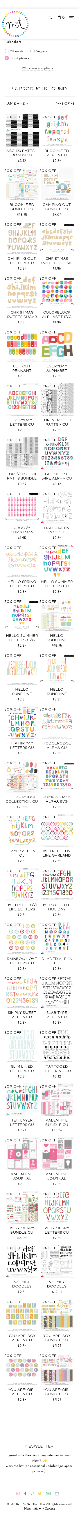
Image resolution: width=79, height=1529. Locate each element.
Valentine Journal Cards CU (57, 1179)
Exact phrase (19, 58)
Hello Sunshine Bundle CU (56, 640)
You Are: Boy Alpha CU (22, 1338)
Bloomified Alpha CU (57, 153)
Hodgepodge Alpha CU (57, 745)
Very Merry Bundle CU (22, 1230)
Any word (43, 51)
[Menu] (71, 18)
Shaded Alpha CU (57, 961)
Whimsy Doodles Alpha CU (22, 1286)
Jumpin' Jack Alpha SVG (57, 799)
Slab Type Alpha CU (57, 1015)
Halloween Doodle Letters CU (57, 532)
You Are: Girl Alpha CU (22, 1392)
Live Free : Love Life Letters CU (22, 909)
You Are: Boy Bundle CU (57, 1338)
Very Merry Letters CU (57, 1230)
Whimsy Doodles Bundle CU (56, 1286)
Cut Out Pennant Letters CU (22, 371)
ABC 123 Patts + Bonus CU (22, 153)
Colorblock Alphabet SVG (57, 314)
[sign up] (50, 1493)
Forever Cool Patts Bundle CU (22, 478)
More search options (37, 68)
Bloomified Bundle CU (22, 207)
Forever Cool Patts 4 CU (57, 422)
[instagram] (19, 1493)
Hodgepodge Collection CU (22, 799)
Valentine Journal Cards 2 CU (22, 1179)
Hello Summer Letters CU (57, 584)
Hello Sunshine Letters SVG (57, 694)
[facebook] (27, 1493)
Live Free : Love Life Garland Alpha (57, 855)
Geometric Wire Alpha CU (57, 476)
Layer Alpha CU (22, 853)
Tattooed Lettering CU (57, 1069)
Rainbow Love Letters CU (22, 961)
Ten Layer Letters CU (22, 1122)
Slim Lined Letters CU (22, 1069)
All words (17, 51)
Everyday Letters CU (22, 422)
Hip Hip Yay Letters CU (22, 745)
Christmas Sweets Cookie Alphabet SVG (57, 263)
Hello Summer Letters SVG (22, 638)
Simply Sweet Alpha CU (22, 1015)
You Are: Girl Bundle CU (57, 1392)
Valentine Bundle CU (56, 1122)
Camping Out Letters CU (22, 261)
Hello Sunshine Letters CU (22, 694)
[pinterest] (34, 1493)
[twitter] (41, 1493)
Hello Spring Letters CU (22, 584)
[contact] (59, 1493)
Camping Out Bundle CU (57, 207)
